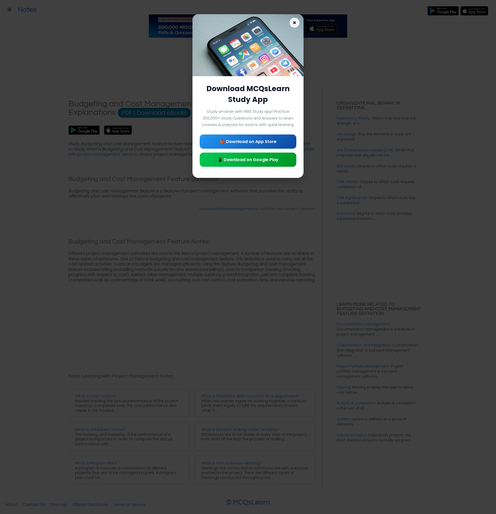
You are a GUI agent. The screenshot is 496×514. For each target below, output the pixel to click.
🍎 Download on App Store (248, 142)
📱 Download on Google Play (248, 160)
